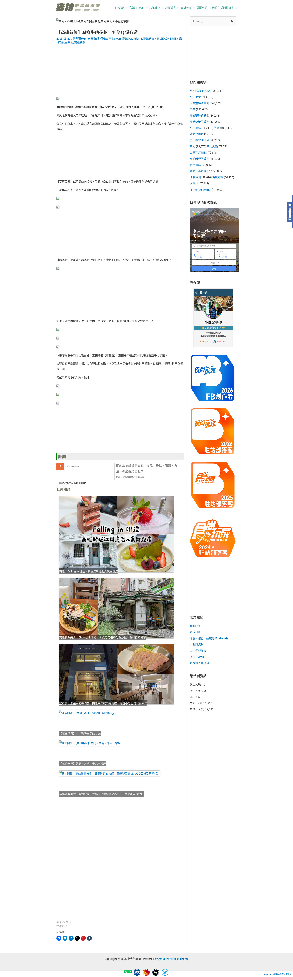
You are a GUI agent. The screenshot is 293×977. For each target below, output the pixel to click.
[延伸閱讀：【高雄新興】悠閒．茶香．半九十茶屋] (116, 743)
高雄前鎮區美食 (199, 103)
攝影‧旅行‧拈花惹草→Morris (209, 638)
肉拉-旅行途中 (198, 657)
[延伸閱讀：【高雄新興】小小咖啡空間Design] (116, 713)
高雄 (192, 146)
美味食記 (93, 38)
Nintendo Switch (200, 189)
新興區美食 (80, 38)
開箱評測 (195, 177)
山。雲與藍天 (198, 651)
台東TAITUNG (198, 152)
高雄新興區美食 (199, 158)
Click (290, 212)
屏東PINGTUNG (199, 140)
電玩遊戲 (217, 177)
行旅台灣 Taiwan (110, 38)
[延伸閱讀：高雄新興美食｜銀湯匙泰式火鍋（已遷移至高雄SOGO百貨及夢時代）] (116, 773)
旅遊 (216, 128)
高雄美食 (148, 38)
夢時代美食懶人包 (201, 171)
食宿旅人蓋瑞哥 (199, 663)
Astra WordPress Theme (173, 959)
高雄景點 (195, 128)
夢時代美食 (197, 134)
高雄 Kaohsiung (132, 38)
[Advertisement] (120, 72)
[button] (126, 7)
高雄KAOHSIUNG (167, 38)
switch (194, 183)
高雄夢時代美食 (199, 115)
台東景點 (195, 165)
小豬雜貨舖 (197, 644)
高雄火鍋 (212, 146)
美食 (192, 109)
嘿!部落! (195, 632)
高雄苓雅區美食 (199, 121)
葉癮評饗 (195, 626)
